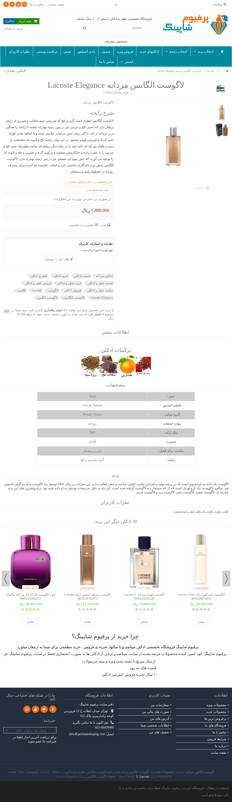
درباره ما (220, 746)
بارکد (126, 92)
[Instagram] (24, 4)
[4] (26, 609)
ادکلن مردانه (104, 276)
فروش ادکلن (72, 290)
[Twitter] (12, 4)
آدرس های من (159, 718)
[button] (203, 51)
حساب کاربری (159, 695)
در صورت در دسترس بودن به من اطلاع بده (82, 199)
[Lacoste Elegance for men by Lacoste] (173, 146)
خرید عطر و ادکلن (69, 283)
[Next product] (9, 70)
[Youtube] (18, 4)
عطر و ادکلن (39, 276)
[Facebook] (6, 4)
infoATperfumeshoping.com (87, 734)
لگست (21, 290)
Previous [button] (226, 579)
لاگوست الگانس (74, 297)
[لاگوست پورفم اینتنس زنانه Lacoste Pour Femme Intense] (87, 562)
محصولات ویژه (216, 705)
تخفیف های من (159, 732)
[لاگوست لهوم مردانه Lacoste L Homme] (144, 562)
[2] (34, 609)
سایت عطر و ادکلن (100, 290)
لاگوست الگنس (47, 297)
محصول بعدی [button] (136, 146)
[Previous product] (22, 70)
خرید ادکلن (60, 276)
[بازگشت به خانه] (227, 71)
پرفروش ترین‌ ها (215, 718)
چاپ (103, 225)
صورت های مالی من (155, 712)
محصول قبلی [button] (210, 146)
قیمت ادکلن (82, 276)
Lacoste (36, 290)
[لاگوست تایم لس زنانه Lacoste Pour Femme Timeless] (201, 562)
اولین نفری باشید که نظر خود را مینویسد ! (201, 511)
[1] (38, 609)
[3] (30, 609)
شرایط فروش (216, 739)
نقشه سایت (56, 4)
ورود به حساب (13, 28)
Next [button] (6, 579)
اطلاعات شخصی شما (155, 725)
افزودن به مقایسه (82, 225)
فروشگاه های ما (215, 725)
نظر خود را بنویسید (57, 259)
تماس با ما (37, 4)
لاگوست (52, 290)
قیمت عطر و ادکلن (100, 283)
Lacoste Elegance (102, 297)
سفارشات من (159, 705)
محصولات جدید (216, 712)
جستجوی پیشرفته (116, 41)
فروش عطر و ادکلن (38, 283)
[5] (22, 609)
